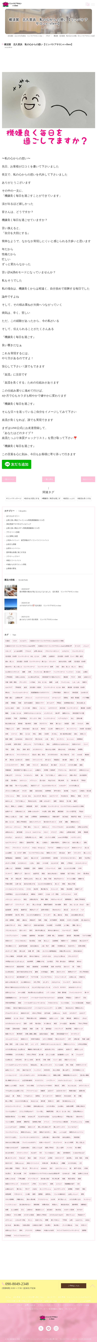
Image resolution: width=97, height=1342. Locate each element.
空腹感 (25, 1028)
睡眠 (6, 713)
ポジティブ (74, 909)
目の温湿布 (83, 775)
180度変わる (61, 946)
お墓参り (38, 770)
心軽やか (30, 1209)
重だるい (19, 1189)
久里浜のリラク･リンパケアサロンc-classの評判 (20, 646)
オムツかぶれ (72, 1085)
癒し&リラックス (10, 1158)
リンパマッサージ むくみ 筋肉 (54, 687)
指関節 (84, 1230)
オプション (8, 1220)
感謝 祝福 (8, 785)
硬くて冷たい (55, 1220)
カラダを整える (74, 785)
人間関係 (34, 816)
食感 (26, 816)
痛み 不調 (47, 878)
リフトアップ (19, 904)
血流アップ (8, 904)
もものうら (79, 1220)
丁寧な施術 (21, 1178)
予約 (6, 749)
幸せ (19, 925)
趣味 (36, 972)
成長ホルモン (9, 832)
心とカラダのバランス (49, 785)
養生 (83, 1189)
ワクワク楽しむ (39, 744)
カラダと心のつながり (56, 1215)
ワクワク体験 (86, 935)
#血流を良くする (84, 498)
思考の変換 (81, 946)
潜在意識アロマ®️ (78, 713)
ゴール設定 (63, 1023)
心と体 (50, 728)
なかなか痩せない (57, 1116)
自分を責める (34, 946)
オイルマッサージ (81, 863)
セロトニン (23, 780)
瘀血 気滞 (8, 1044)
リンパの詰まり (49, 1153)
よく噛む (66, 925)
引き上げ (22, 1158)
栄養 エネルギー (45, 801)
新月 (31, 930)
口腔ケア (77, 997)
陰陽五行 (58, 1096)
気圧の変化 (71, 1178)
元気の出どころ (20, 811)
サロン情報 (30, 1085)
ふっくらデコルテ (11, 1127)
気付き (43, 728)
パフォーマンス (50, 868)
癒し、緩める (58, 915)
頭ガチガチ (8, 1163)
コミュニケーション (11, 1039)
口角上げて (8, 775)
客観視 (86, 832)
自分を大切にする (29, 884)
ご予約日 (69, 863)
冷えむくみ (34, 1101)
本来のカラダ (9, 966)
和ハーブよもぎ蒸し (21, 785)
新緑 (19, 1003)
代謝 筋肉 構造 (11, 682)
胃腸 (31, 1028)
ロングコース (57, 1142)
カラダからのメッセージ (13, 1023)
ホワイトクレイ (84, 1085)
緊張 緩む (8, 697)
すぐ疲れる (47, 1023)
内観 (45, 920)
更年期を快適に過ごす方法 (16, 552)
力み (76, 1225)
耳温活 (17, 1168)
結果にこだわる (10, 1178)
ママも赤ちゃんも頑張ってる (14, 1090)
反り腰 (41, 1054)
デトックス (23, 682)
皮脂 (6, 703)
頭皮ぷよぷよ (19, 1163)
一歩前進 (24, 935)
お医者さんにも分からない (61, 744)
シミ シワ (34, 1044)
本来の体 (45, 1163)
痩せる (7, 692)
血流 (25, 687)
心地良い (45, 842)
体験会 (33, 894)
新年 (21, 1230)
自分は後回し (67, 1137)
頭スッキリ (23, 930)
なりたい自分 (9, 708)
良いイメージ (9, 977)
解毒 (52, 972)
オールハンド (56, 697)
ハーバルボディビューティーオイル (16, 1065)
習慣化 (66, 697)
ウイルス (80, 723)
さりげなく (8, 837)
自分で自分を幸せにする (24, 972)
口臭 (62, 1018)
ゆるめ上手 (31, 1116)
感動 (66, 822)
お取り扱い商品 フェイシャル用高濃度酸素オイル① (25, 520)
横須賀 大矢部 (86, 708)
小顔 (57, 666)
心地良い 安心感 (85, 791)
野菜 (22, 765)
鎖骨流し (48, 1194)
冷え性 (22, 1085)
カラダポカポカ (53, 754)
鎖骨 (58, 1101)
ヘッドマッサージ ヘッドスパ (63, 672)
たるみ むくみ (16, 713)
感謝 (31, 791)
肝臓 (80, 1096)
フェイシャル (65, 682)
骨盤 (82, 759)
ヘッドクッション (11, 1204)
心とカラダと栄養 (69, 868)
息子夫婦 (47, 1013)
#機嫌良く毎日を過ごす (51, 498)
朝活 (25, 899)
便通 (6, 1209)
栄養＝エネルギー (33, 811)
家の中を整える (40, 930)
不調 (15, 718)
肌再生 (38, 1096)
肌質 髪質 (8, 739)
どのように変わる (59, 956)
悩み (48, 744)
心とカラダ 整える (40, 796)
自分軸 (66, 791)
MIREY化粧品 (35, 1039)
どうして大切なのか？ (26, 1111)
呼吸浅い (69, 997)
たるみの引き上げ (78, 1153)
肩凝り (72, 759)
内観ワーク (27, 925)
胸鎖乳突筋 (49, 1111)
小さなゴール (56, 982)
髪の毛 (38, 1059)
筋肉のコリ (24, 1039)
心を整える (8, 1059)
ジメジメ (59, 1184)
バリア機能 (85, 697)
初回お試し (34, 1065)
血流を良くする (50, 1049)
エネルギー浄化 (20, 1220)
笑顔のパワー (40, 703)
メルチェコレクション (65, 1080)
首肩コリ (51, 1101)
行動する (82, 977)
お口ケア (50, 1090)
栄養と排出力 (80, 1106)
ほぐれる (8, 1225)
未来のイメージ (77, 847)
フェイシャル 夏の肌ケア (42, 672)
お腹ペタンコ (9, 754)
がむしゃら (27, 744)
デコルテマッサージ (11, 1013)
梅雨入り (76, 1018)
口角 (37, 1028)
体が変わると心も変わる (35, 992)
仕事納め (38, 1230)
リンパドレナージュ (11, 1132)
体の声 (57, 713)
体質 (55, 1023)
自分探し (69, 1158)
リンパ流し (40, 1111)
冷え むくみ (42, 682)
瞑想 (43, 873)
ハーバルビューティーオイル (14, 889)
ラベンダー (47, 915)
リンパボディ (43, 1184)
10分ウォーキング (56, 899)
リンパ (86, 744)
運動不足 (27, 1122)
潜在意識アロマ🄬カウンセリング (18, 524)
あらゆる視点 (70, 827)
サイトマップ (70, 1309)
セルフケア (8, 687)
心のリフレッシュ (61, 1168)
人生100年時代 (45, 858)
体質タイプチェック (11, 1184)
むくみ (28, 734)
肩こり (57, 884)
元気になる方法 (83, 827)
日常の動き (71, 749)
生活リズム (38, 1220)
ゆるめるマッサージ (75, 987)
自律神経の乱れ (69, 703)
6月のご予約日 (36, 1013)
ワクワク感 (34, 977)
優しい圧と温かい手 (44, 1127)
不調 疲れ (27, 827)
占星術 (50, 1158)
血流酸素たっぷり (63, 1054)
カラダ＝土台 (46, 956)
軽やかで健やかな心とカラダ (23, 1008)
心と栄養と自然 (12, 536)
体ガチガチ (72, 770)
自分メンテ (31, 1127)
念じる (87, 847)
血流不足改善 (23, 946)
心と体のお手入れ (33, 677)
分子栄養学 (53, 920)
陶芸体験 (76, 935)
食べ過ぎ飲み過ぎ (65, 734)
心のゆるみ (18, 739)
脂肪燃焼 (18, 868)
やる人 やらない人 (38, 847)
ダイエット (28, 697)
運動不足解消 (48, 904)
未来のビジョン (84, 770)
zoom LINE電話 (63, 837)
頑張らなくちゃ (10, 992)
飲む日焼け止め (10, 723)
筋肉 (36, 775)
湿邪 (25, 1023)
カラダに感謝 (72, 765)
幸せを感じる (81, 703)
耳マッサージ (34, 1168)
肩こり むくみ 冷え (63, 1111)
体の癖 (65, 759)
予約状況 (18, 687)
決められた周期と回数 (12, 1142)
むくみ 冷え (27, 796)
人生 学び (45, 946)
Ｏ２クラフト (39, 1080)
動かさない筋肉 (50, 749)
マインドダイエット (23, 754)
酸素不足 (24, 909)
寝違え (73, 796)
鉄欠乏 (66, 909)
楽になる (35, 728)
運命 (21, 734)
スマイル (18, 775)
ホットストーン (72, 728)
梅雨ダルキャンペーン (76, 1132)
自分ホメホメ (77, 982)
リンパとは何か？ (11, 1111)
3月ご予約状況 (84, 972)
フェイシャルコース (75, 992)
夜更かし (55, 1204)
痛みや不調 (56, 1137)
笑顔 (38, 863)
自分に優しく (76, 842)
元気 (29, 672)
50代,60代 (18, 1059)
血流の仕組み (44, 1034)
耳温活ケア (81, 1215)
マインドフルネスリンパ (21, 1235)
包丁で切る (71, 873)
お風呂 (85, 672)
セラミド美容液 (47, 1039)
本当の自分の (78, 951)
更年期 (55, 858)
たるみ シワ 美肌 (52, 894)
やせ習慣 (58, 925)
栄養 (79, 832)
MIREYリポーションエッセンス (51, 1044)
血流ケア (69, 1049)
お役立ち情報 (11, 544)
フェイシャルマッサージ (20, 692)
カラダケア (73, 1013)
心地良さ (8, 1215)
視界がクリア (72, 972)
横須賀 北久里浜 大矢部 (76, 687)
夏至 (80, 858)
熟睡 (52, 1034)
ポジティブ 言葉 (11, 951)
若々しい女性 (29, 1059)
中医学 (77, 1189)
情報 (62, 889)
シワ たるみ (50, 992)
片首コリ (84, 1225)
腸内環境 (75, 1204)
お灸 (56, 682)
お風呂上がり (9, 1189)
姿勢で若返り (45, 909)
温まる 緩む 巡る (38, 754)
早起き (81, 811)
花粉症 (27, 759)
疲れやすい (79, 1116)
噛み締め (72, 1023)
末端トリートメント (13, 560)
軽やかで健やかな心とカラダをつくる (17, 987)
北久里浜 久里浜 (35, 687)
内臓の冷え (20, 1199)
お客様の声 (18, 697)
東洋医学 (19, 1034)
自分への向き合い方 (11, 982)
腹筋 (81, 765)
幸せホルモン (57, 909)
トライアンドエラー (11, 935)
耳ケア (27, 1189)
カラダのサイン (38, 749)
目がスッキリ (61, 972)
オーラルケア (24, 997)
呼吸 (6, 878)
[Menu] (93, 4)
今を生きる (64, 796)
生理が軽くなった (31, 837)
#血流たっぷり (69, 498)
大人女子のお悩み (43, 1116)
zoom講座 (8, 853)
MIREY (40, 894)
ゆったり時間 (69, 1142)
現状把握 (76, 1137)
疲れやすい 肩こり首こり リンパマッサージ (20, 666)
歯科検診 (48, 1028)
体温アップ (78, 889)
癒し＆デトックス (59, 1127)
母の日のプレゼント (50, 822)
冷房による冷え (20, 677)
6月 (78, 1184)
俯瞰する (81, 878)
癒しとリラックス (46, 1065)
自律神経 (48, 791)
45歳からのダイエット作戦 (16, 564)
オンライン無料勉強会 (49, 951)
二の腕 (27, 1194)
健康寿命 (32, 935)
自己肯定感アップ (22, 977)
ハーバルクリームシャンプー (44, 1008)
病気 (51, 1184)
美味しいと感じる (11, 816)
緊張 (65, 904)
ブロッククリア (73, 956)
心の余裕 (8, 744)
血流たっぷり (54, 1018)
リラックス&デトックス (27, 1075)
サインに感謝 (71, 878)
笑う (28, 904)
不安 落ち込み (61, 961)
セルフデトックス (59, 1189)
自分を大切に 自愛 (65, 661)
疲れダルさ (44, 765)
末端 (86, 1158)
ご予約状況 (8, 677)
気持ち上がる (28, 878)
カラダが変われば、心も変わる (15, 1049)
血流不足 (36, 873)
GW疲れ (7, 1008)
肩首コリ (66, 692)
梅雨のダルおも (26, 1132)
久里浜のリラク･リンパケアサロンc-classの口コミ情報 (47, 641)
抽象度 (43, 1090)
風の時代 (28, 723)
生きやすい (71, 946)
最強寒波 (35, 966)
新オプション (70, 1215)
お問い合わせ (38, 651)
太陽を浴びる (34, 899)
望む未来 (61, 780)
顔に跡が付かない (25, 1204)
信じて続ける (65, 754)
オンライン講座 (50, 837)
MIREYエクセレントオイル (32, 713)
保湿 (28, 966)
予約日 (83, 780)
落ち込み (62, 853)
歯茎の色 (82, 1090)
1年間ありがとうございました (14, 961)
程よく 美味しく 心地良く (14, 806)
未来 (6, 734)
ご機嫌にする (40, 961)
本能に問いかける (65, 951)
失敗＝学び (73, 775)
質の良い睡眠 (84, 1075)
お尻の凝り (46, 1137)
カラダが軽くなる (75, 1199)
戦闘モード (64, 941)
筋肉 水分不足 (56, 966)
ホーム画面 (21, 992)
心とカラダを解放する (34, 915)
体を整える (54, 1163)
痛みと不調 (71, 884)
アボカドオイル (53, 1003)
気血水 (88, 1003)
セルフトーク (54, 796)
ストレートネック (60, 977)
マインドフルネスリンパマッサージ (68, 1230)
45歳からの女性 (49, 1230)
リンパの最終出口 (59, 1194)
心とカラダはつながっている (41, 987)
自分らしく (45, 827)
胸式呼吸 (68, 1028)
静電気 (80, 749)
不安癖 (7, 1028)
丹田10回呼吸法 (10, 1003)
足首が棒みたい (78, 1111)
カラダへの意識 (29, 1215)
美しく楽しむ (80, 1142)
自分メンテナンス (35, 822)
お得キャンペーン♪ (13, 548)
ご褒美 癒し (51, 935)
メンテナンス (48, 713)
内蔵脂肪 (27, 868)
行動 (38, 951)
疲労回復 (19, 832)
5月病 (86, 1168)
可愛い (79, 966)
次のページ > (88, 479)
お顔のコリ (87, 677)
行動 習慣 (46, 1059)
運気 (62, 863)
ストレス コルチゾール (33, 832)
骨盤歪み (56, 759)
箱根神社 (18, 858)
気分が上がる (32, 801)
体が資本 (41, 935)
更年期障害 (8, 915)
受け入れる (38, 739)
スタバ (46, 832)
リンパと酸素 (9, 1122)
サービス (77, 646)
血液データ (8, 811)
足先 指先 (78, 1158)
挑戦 (40, 734)
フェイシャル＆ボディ (29, 1142)
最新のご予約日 (41, 1215)
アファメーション (32, 1090)
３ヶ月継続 (27, 1106)
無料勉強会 (8, 858)
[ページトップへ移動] (92, 1285)
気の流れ (38, 1023)
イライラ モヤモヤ (59, 987)
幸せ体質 (69, 889)
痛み (55, 1132)
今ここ (30, 1220)
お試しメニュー (73, 1194)
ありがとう (18, 837)
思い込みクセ (85, 920)
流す (51, 1168)
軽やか (79, 961)
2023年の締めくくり (44, 1075)
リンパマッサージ (77, 651)
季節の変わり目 (32, 1018)
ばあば (7, 1096)
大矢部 (46, 734)
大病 (39, 941)
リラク (15, 641)
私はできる (51, 780)
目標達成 (79, 739)
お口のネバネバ (61, 1090)
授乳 (63, 1085)
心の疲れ (60, 1106)
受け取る (86, 873)
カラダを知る (72, 1163)
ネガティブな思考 (72, 920)
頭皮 (35, 1158)
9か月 (65, 1013)
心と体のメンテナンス (12, 672)
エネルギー (62, 785)
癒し (38, 842)
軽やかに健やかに (53, 930)
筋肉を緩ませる (38, 1106)
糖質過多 (60, 811)
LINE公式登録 (82, 1044)
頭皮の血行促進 (39, 925)
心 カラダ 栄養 (20, 853)
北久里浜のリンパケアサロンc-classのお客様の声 (44, 1173)
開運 (46, 1220)
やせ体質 (49, 925)
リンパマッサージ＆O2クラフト (30, 1137)
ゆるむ (88, 1220)
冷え (72, 718)
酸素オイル (66, 713)
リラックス (77, 853)
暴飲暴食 (36, 1204)
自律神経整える (45, 816)
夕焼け (61, 832)
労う (22, 1209)
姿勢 (18, 728)
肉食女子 (32, 920)
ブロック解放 (9, 956)
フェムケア (79, 1054)
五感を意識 (26, 1225)
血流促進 (60, 997)
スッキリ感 (26, 708)
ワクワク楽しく (50, 775)
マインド (35, 765)
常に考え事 (55, 1178)
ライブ (86, 796)
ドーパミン (87, 816)
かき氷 (53, 1199)
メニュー (86, 646)
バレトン (42, 708)
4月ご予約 (37, 982)
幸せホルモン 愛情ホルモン (75, 1008)
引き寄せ (87, 858)
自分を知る (38, 791)
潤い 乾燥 (69, 1065)
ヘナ (82, 909)
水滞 (31, 1023)
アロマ (73, 677)
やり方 (24, 791)
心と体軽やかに (26, 982)
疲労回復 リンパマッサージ (69, 708)
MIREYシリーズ (81, 1065)
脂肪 (18, 920)
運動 (87, 723)
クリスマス (28, 1230)
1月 (80, 1163)
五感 (21, 816)
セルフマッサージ (11, 842)
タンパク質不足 (71, 811)
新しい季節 (8, 1101)
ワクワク (50, 847)
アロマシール (62, 770)
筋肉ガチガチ (25, 1013)
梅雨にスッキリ (51, 853)
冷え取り (8, 1173)
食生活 (61, 801)
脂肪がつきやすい (45, 1132)
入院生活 (74, 941)
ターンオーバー (48, 1096)
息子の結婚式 (28, 703)
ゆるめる (44, 1168)
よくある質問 (18, 651)
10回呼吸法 (9, 894)
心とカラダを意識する (45, 884)
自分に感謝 (8, 1168)
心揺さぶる (72, 977)
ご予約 (34, 1184)
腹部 (34, 1194)
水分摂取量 (44, 966)
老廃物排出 (43, 1018)
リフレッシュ (9, 796)
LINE (80, 868)
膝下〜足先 (77, 1168)
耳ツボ (25, 1168)
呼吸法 (59, 703)
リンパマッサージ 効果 (45, 666)
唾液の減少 (72, 1090)
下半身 (65, 1220)
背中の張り (57, 791)
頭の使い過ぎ (45, 1178)
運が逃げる (44, 889)
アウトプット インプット (21, 847)
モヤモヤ (79, 1209)
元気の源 (76, 1039)
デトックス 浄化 (35, 718)
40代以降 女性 (22, 956)
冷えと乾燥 (56, 1070)
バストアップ (58, 1028)
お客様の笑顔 (71, 832)
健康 (59, 868)
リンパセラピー (73, 1127)
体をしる (38, 878)
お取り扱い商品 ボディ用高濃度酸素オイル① (23, 528)
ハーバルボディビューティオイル (34, 1003)
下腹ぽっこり (9, 728)
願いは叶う (66, 1070)
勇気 (82, 1194)
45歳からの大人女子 (11, 1147)
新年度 (43, 1101)
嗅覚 (79, 796)
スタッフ (8, 651)
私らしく (47, 941)
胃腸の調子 (56, 816)
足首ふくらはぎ (37, 1147)
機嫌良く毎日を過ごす (35, 1049)
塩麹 (28, 765)
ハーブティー (50, 1080)
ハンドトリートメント (42, 697)
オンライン (60, 739)
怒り (88, 904)
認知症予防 (30, 842)
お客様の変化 (11, 568)
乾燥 (19, 703)
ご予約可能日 (56, 692)
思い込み (42, 780)
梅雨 (41, 837)
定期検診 (22, 1127)
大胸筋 (87, 1122)
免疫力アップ (35, 785)
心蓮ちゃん (56, 1013)
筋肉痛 (19, 1122)
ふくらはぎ (62, 1132)
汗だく (7, 847)
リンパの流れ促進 (77, 1003)
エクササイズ (52, 708)
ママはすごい (28, 1096)
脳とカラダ (34, 858)
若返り (22, 842)
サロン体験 (17, 1215)
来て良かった (62, 1199)
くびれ (32, 863)
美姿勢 (76, 930)
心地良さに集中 (37, 1225)
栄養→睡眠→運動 (31, 1034)
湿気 (85, 842)
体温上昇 (18, 878)
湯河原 (69, 935)
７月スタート (18, 1194)
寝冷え (81, 666)
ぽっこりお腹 (50, 1054)
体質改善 (29, 806)
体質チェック (78, 1028)
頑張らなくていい (11, 1230)
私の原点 (32, 941)
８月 (75, 894)
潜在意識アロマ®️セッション (23, 770)
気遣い (19, 1096)
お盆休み (60, 1049)
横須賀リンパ (40, 1209)
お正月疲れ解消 (27, 1080)
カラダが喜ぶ (20, 1054)
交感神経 (55, 941)
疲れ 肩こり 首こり (69, 666)
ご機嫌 (63, 1163)
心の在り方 (84, 692)
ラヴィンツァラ (37, 759)
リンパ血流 (78, 1080)
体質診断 (8, 1194)
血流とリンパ (9, 1070)
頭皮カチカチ (76, 744)
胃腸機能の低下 (69, 1184)
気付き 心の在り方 (16, 759)
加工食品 (65, 816)
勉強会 (87, 754)
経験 (53, 946)
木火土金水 (67, 1096)
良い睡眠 (78, 1147)
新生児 (57, 1085)
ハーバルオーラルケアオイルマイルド (43, 997)
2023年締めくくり (78, 1070)
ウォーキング (66, 930)
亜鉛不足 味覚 (76, 816)
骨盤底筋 (8, 770)
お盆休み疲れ (25, 1147)
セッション (70, 739)
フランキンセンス (11, 930)
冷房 (35, 1132)
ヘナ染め (32, 682)
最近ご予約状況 (22, 822)
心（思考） (59, 1008)
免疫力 (84, 682)
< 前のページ (9, 479)
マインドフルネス (57, 827)
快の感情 (58, 904)
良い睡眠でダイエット (12, 1080)
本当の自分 (26, 728)
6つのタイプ (25, 1184)
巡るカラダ (28, 739)
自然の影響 (69, 1106)
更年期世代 (66, 1153)
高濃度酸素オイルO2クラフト (40, 692)
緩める (25, 920)
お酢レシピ (8, 868)
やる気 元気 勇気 (48, 811)
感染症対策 (20, 966)
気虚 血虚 (85, 1039)
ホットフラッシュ (45, 1189)
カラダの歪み (50, 1106)
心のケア (82, 1013)
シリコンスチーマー (11, 765)
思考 (34, 868)
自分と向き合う (52, 873)
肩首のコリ (8, 941)
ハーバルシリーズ (11, 1075)
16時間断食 (9, 1054)
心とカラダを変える (22, 894)
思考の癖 (79, 718)
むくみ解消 (14, 1209)
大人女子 (34, 1153)
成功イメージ (62, 775)
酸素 (51, 682)
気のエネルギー (60, 1039)
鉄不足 (16, 909)
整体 (51, 723)
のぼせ (35, 1189)
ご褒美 (44, 656)
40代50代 (47, 1070)
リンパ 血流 (57, 1059)
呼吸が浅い (69, 1116)
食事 (55, 801)
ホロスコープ (59, 1158)
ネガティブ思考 (69, 1209)
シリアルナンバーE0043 (44, 1085)
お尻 (71, 1220)
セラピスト (65, 651)
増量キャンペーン (69, 1044)
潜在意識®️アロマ (62, 1034)
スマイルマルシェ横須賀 (60, 1122)
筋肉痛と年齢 (37, 1122)
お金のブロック (10, 925)
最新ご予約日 (49, 1147)
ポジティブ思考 (10, 863)
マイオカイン (28, 775)
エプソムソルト (66, 894)
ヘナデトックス (76, 837)
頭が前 (36, 889)
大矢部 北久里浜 (85, 728)
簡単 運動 (44, 899)
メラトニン (33, 780)
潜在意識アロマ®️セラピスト (51, 677)
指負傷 (62, 873)
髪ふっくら (87, 853)
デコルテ (42, 1158)
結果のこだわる (83, 1173)
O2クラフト (43, 723)
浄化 (34, 734)
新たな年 (22, 951)
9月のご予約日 (31, 1054)
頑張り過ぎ (17, 744)
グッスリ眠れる (67, 1225)
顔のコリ (66, 966)
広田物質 (8, 1235)
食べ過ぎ (54, 765)
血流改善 (8, 909)
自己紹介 (50, 1209)
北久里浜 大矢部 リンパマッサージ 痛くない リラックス (36, 661)
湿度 (73, 723)
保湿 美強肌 (75, 697)
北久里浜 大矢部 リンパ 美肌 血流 (70, 656)
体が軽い (56, 1225)
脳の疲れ (17, 1225)
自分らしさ (8, 801)
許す (79, 873)
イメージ (14, 734)
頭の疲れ (14, 780)
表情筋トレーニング (62, 847)
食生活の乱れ (65, 1204)
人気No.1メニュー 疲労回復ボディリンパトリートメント (27, 540)
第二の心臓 (17, 1173)
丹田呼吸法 (23, 718)
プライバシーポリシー (52, 651)
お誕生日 (52, 656)
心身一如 (18, 884)
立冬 (18, 1070)
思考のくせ (66, 842)
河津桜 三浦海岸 (49, 770)
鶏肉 (39, 920)
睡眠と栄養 (56, 1075)
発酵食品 (83, 1204)
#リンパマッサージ (13, 498)
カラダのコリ (22, 863)
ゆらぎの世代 (9, 1153)
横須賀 (66, 677)
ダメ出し (54, 734)
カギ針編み (44, 972)
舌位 (84, 997)
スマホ (29, 889)
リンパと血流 (59, 1065)
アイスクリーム (43, 1199)
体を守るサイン (59, 878)
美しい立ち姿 (37, 904)
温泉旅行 (61, 935)
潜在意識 (75, 692)
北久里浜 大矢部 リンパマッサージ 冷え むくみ (22, 656)
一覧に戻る (48, 479)
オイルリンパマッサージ (13, 1106)
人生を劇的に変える (77, 915)
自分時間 (30, 961)
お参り (26, 858)
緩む (58, 1153)
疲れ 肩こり (9, 661)
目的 (18, 708)
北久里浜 (8, 718)
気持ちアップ (34, 909)
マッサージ (87, 1199)
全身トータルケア (44, 1142)
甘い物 (69, 801)
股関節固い (68, 899)
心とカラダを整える (21, 1101)
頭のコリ (27, 873)
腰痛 (23, 672)
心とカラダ (54, 863)
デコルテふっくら (76, 1122)
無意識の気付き (10, 1116)
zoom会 (79, 754)
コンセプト (23, 641)
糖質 (75, 801)
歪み (18, 749)
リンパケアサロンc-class (36, 853)
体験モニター (60, 728)
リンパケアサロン (46, 977)
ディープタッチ (33, 1178)
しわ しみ (75, 682)
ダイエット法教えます (12, 791)
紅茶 (60, 822)
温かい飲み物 (31, 1199)
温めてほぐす (27, 1070)
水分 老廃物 (9, 920)
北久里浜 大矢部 (79, 661)
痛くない (59, 723)
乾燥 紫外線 (62, 992)
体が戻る (58, 1209)
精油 (66, 915)
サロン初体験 (9, 1199)
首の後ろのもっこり (69, 1101)
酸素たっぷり (79, 1049)
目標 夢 (31, 951)
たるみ (78, 672)
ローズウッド (75, 1034)
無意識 (62, 920)
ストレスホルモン (21, 941)
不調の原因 (8, 884)
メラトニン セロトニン (13, 899)
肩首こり (83, 734)
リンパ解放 (21, 1116)
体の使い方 (74, 780)
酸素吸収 (8, 1018)
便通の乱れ (45, 1204)
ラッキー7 (8, 873)
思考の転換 (16, 1028)
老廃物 (70, 1189)
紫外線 (20, 723)
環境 (63, 884)
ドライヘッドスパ (12, 556)
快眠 (73, 1173)
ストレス (62, 765)
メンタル (69, 1147)
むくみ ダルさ (19, 1018)
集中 (69, 853)
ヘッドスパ (37, 1070)
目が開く (48, 1225)
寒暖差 (13, 703)
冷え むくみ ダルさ (77, 904)
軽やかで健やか (34, 956)
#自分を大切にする (31, 498)
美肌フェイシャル (70, 1059)
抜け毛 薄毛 (19, 915)
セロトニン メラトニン (13, 827)
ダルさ (84, 1018)
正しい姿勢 (60, 1147)
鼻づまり (48, 759)
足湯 (6, 780)
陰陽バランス (9, 1034)
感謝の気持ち (55, 842)
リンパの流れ (65, 1003)
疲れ (75, 734)
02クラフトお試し (11, 1137)
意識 (12, 749)
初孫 (79, 677)
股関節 (40, 1194)
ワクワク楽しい (20, 801)
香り (52, 739)
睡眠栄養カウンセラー (70, 1075)
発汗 (36, 806)
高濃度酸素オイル (11, 997)
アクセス (28, 651)
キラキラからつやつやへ (68, 858)
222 (73, 754)
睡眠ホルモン (75, 822)
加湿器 (67, 723)
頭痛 (35, 723)
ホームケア (50, 703)
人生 (46, 739)
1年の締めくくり (10, 946)
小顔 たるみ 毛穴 (21, 1044)
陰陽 (79, 1178)
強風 (63, 1178)
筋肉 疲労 (26, 749)
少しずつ (46, 982)
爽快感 (69, 1018)
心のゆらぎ (66, 1173)
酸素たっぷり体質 (11, 1085)
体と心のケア (84, 941)
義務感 (40, 868)
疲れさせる (61, 749)
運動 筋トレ (76, 925)
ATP (69, 1039)
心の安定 (50, 961)
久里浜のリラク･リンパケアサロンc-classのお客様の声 (55, 646)
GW (25, 1173)
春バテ (87, 992)
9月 (41, 1153)
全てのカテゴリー (12, 516)
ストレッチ (54, 889)
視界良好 (71, 961)
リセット (36, 827)
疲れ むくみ (9, 822)
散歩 (29, 1158)
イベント (47, 1122)
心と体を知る (9, 972)
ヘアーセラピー (63, 718)
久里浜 (7, 641)
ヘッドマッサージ (49, 718)
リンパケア (66, 982)
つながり (74, 791)
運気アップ (18, 873)
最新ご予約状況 (80, 899)
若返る (35, 708)
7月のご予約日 (82, 1023)
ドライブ (53, 832)
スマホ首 (45, 863)
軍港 (18, 796)
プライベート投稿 (12, 532)
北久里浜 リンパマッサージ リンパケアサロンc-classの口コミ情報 (62, 806)
